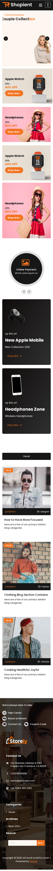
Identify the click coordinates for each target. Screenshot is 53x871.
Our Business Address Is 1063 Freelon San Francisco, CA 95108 (28, 764)
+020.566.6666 (18, 773)
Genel (26, 456)
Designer (45, 511)
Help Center (14, 712)
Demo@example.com (22, 780)
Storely (33, 861)
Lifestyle (45, 661)
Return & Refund (17, 718)
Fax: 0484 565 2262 (21, 788)
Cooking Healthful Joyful (21, 670)
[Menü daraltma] (40, 5)
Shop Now (13, 28)
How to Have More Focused (23, 520)
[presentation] (6, 38)
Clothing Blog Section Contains (26, 595)
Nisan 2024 (14, 826)
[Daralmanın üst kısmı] (48, 5)
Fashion (45, 586)
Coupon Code (38, 724)
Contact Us (14, 724)
